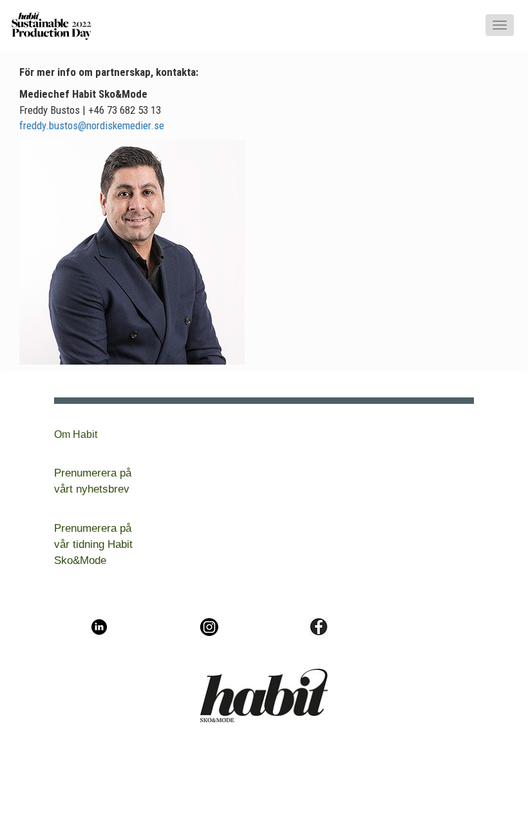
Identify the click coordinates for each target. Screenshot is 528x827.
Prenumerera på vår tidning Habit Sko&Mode (93, 544)
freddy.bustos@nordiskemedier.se (91, 125)
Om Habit (75, 434)
